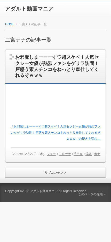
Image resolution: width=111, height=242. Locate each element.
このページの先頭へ (92, 194)
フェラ (51, 154)
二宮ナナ (65, 154)
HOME (9, 24)
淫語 (88, 154)
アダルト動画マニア (29, 8)
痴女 (97, 154)
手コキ (78, 154)
